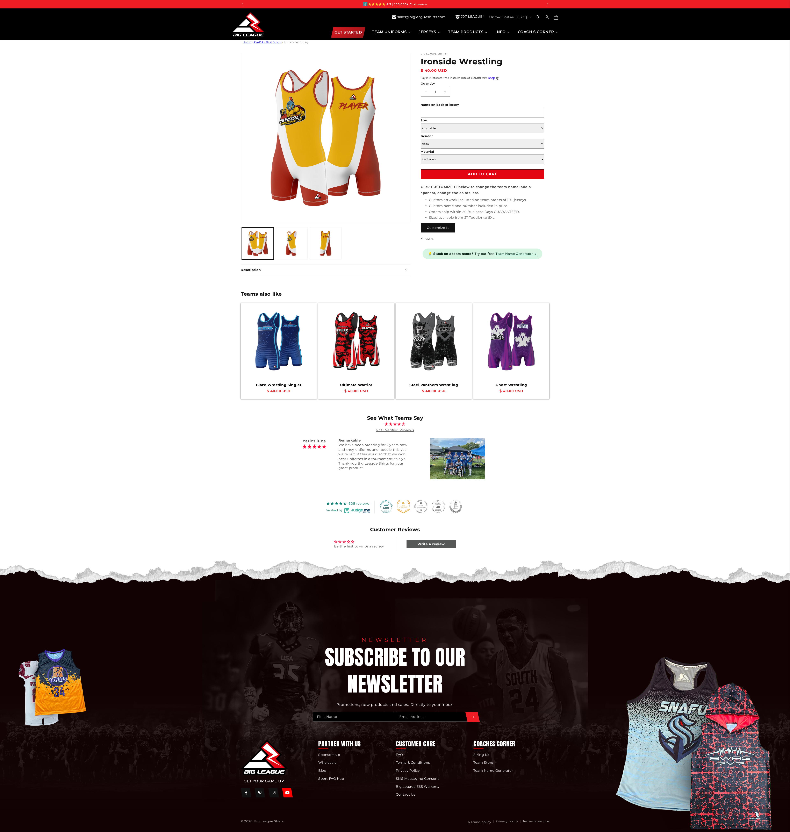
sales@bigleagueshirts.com (421, 17)
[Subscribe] (472, 717)
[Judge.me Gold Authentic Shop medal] (403, 506)
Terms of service (536, 821)
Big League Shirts (269, 821)
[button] (390, 32)
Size (424, 120)
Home (247, 42)
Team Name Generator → (516, 254)
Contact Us (405, 795)
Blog (322, 771)
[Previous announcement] (242, 4)
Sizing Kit (481, 755)
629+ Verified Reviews (395, 430)
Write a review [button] (431, 544)
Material (427, 151)
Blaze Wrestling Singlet (279, 385)
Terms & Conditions (413, 763)
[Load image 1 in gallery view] (258, 243)
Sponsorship (329, 755)
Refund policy (479, 822)
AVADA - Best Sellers (267, 42)
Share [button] (429, 239)
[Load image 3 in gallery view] (326, 243)
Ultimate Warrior (356, 385)
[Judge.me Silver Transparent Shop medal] (421, 506)
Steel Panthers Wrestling (433, 385)
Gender (427, 136)
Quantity (428, 83)
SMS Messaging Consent (417, 779)
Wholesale (327, 763)
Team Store (483, 763)
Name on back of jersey (440, 105)
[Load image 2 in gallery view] (292, 243)
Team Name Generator (493, 771)
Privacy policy (506, 821)
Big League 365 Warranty (418, 787)
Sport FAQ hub (331, 779)
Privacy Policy (408, 771)
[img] (395, 424)
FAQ (399, 755)
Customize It (438, 227)
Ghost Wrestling (511, 385)
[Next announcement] (547, 4)
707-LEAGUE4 (473, 17)
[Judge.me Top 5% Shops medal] (455, 506)
